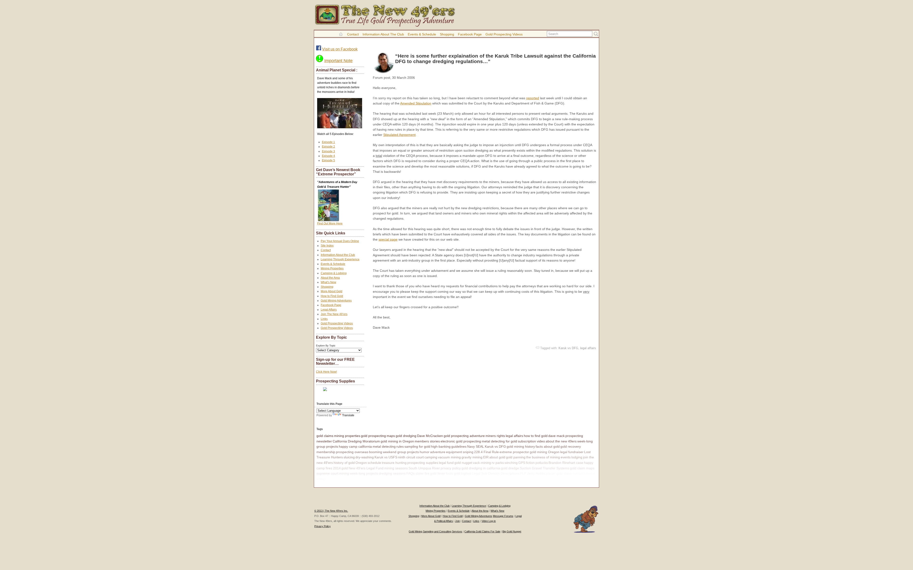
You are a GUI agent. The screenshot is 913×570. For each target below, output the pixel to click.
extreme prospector (514, 452)
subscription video (531, 441)
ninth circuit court (411, 457)
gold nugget (463, 463)
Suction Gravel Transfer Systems (544, 468)
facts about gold (548, 446)
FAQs (410, 473)
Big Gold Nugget (511, 531)
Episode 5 (328, 160)
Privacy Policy (322, 526)
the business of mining (543, 457)
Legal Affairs (329, 309)
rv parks (498, 463)
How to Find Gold (332, 296)
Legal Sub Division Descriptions (495, 473)
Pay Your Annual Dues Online (340, 241)
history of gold (344, 463)
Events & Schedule (422, 34)
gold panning (515, 457)
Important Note (338, 60)
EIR (486, 457)
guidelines (458, 446)
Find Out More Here (330, 223)
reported (532, 98)
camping (430, 457)
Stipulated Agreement (399, 135)
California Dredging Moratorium (356, 441)
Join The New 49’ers (334, 314)
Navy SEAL (475, 446)
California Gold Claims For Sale (482, 531)
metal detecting (384, 446)
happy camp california (355, 446)
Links (324, 319)
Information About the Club (383, 34)
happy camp (335, 479)
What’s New (328, 282)
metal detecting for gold (499, 441)
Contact (353, 34)
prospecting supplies (422, 463)
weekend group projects (401, 452)
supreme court (327, 473)
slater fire (422, 473)
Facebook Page (470, 34)
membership (325, 452)
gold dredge (510, 468)
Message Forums (503, 516)
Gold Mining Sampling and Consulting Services (435, 531)
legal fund (446, 463)
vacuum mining (449, 457)
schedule (374, 463)
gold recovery (570, 446)
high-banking (441, 446)
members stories (427, 441)
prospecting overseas (352, 452)
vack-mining (482, 463)
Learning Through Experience (340, 259)
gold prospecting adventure (464, 436)
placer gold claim (559, 473)
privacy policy (451, 468)
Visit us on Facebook (340, 49)
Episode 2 (328, 146)
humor (424, 452)
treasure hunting (394, 463)
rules (400, 446)
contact (577, 473)
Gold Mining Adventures (336, 300)
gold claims (324, 436)
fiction (530, 463)
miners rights (495, 436)
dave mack (556, 436)
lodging (576, 457)
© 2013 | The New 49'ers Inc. (331, 510)
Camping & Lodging (334, 273)
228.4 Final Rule (486, 452)
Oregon (361, 463)
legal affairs (588, 348)
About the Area (330, 277)
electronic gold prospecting (461, 441)
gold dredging (406, 436)
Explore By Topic (325, 345)
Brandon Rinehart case (566, 463)
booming (375, 452)
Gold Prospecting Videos (504, 34)
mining (344, 473)
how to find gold (536, 436)
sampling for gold (417, 446)
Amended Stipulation (415, 103)
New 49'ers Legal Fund (366, 468)
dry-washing (364, 457)
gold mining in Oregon (397, 441)
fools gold (453, 473)
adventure (437, 452)
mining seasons (396, 468)
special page (388, 239)
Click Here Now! (326, 371)
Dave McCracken (430, 436)
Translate (348, 415)
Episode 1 (328, 142)
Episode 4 (328, 156)
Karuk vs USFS (385, 457)
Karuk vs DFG (568, 348)
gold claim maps (582, 468)
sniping (468, 452)
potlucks (541, 463)
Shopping (447, 34)
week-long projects (364, 473)
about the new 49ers (561, 441)
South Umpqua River (424, 468)
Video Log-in (488, 521)
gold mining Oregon (544, 452)
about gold (497, 457)
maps (391, 436)
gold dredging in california (480, 468)
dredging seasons (392, 473)
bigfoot (466, 473)
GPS (521, 463)
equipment (454, 452)
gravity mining (471, 457)
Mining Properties (332, 268)
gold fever (437, 473)
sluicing (349, 457)
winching (511, 463)
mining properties (347, 436)
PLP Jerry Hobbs (532, 473)
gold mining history (521, 446)
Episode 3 (328, 151)
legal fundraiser (571, 452)
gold (344, 468)
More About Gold (331, 291)
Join (457, 521)
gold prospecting (373, 436)
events (566, 457)
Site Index (327, 245)
